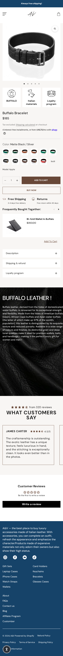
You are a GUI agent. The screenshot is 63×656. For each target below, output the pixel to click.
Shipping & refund (16, 263)
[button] (7, 649)
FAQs (5, 600)
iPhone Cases (10, 576)
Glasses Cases (41, 581)
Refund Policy (43, 635)
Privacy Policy (9, 642)
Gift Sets (7, 566)
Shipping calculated (25, 124)
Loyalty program (15, 273)
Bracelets (38, 576)
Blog (5, 610)
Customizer (9, 621)
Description (12, 253)
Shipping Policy (45, 642)
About (6, 595)
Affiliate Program (11, 616)
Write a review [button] (31, 504)
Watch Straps (10, 581)
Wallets (6, 586)
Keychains (38, 571)
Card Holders (40, 566)
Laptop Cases (10, 571)
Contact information (12, 648)
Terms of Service (27, 642)
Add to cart (41, 180)
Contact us (8, 605)
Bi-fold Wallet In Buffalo (40, 219)
